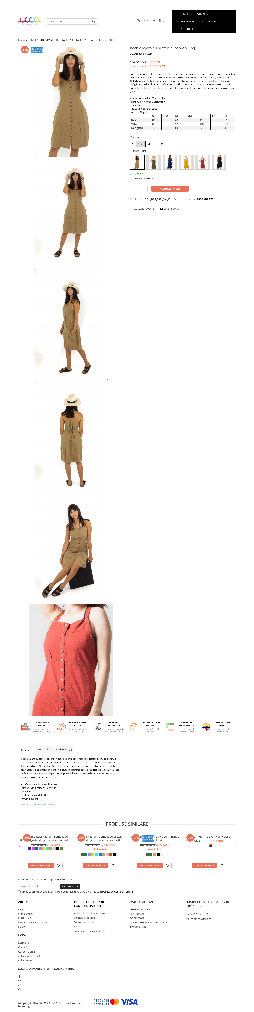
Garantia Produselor (85, 917)
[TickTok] (19, 985)
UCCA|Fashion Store (141, 53)
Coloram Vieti (25, 960)
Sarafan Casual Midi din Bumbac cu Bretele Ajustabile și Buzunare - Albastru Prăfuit (45, 838)
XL (162, 144)
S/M (140, 144)
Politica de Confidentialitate (117, 891)
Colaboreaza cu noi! (29, 956)
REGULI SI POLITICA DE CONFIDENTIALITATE (89, 904)
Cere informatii (172, 208)
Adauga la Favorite (143, 208)
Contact (22, 947)
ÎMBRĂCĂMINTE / (50, 40)
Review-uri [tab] (64, 749)
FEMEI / (33, 40)
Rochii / (67, 40)
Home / (23, 40)
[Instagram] (19, 989)
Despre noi (24, 942)
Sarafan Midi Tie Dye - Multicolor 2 (209, 836)
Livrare (22, 927)
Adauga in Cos (170, 188)
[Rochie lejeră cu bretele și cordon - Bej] (71, 101)
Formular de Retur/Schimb (33, 922)
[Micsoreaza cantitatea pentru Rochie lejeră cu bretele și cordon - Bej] (132, 189)
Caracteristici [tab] (44, 749)
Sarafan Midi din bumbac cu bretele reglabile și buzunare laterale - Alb (100, 838)
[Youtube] (19, 980)
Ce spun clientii (26, 951)
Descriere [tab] (26, 750)
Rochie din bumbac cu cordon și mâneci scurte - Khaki (154, 838)
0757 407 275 (199, 913)
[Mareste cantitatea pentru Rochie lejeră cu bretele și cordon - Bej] (145, 189)
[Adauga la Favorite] (58, 865)
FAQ (20, 909)
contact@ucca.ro (200, 919)
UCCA (22, 935)
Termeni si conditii (84, 922)
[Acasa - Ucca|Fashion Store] (29, 21)
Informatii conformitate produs (38, 804)
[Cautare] (93, 21)
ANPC (77, 926)
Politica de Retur (27, 918)
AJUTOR (23, 902)
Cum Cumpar (25, 913)
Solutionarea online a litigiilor (90, 931)
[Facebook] (19, 976)
